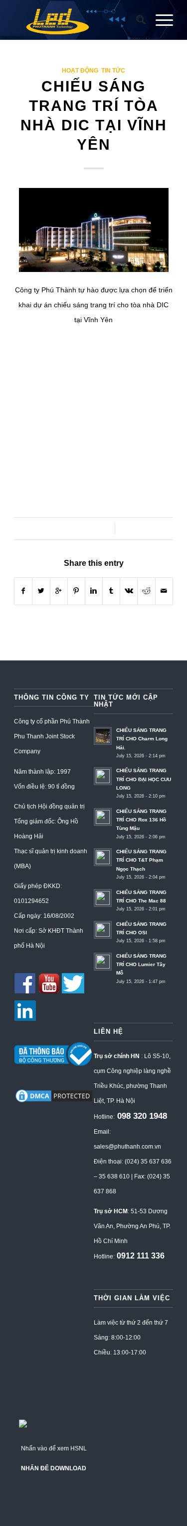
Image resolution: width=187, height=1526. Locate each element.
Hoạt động (80, 70)
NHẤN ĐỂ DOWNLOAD (53, 1468)
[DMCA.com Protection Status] (53, 1101)
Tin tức (113, 70)
